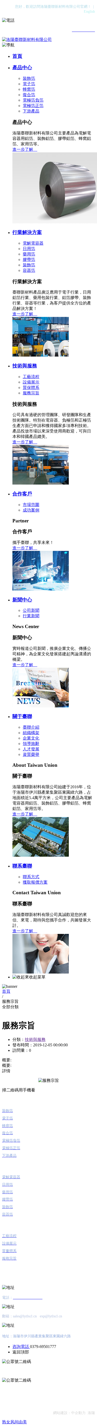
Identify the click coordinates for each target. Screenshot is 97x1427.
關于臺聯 (22, 716)
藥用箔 (29, 254)
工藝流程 (31, 376)
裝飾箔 (29, 78)
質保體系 (31, 387)
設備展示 (31, 382)
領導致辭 (31, 743)
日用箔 (29, 248)
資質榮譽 (31, 754)
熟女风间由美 (14, 1422)
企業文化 (31, 738)
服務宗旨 (31, 393)
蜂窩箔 (29, 89)
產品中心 (22, 67)
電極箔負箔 (33, 100)
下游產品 (31, 111)
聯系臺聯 (22, 866)
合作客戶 (22, 493)
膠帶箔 (29, 259)
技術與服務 (24, 365)
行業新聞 (31, 616)
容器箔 (29, 270)
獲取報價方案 (35, 882)
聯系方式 (31, 877)
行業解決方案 (27, 232)
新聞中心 (22, 599)
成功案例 (31, 510)
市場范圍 (31, 504)
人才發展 (31, 749)
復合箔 (29, 95)
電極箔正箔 (33, 105)
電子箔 (29, 84)
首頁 (17, 56)
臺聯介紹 (31, 727)
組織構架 (31, 732)
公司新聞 (31, 610)
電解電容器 (33, 243)
